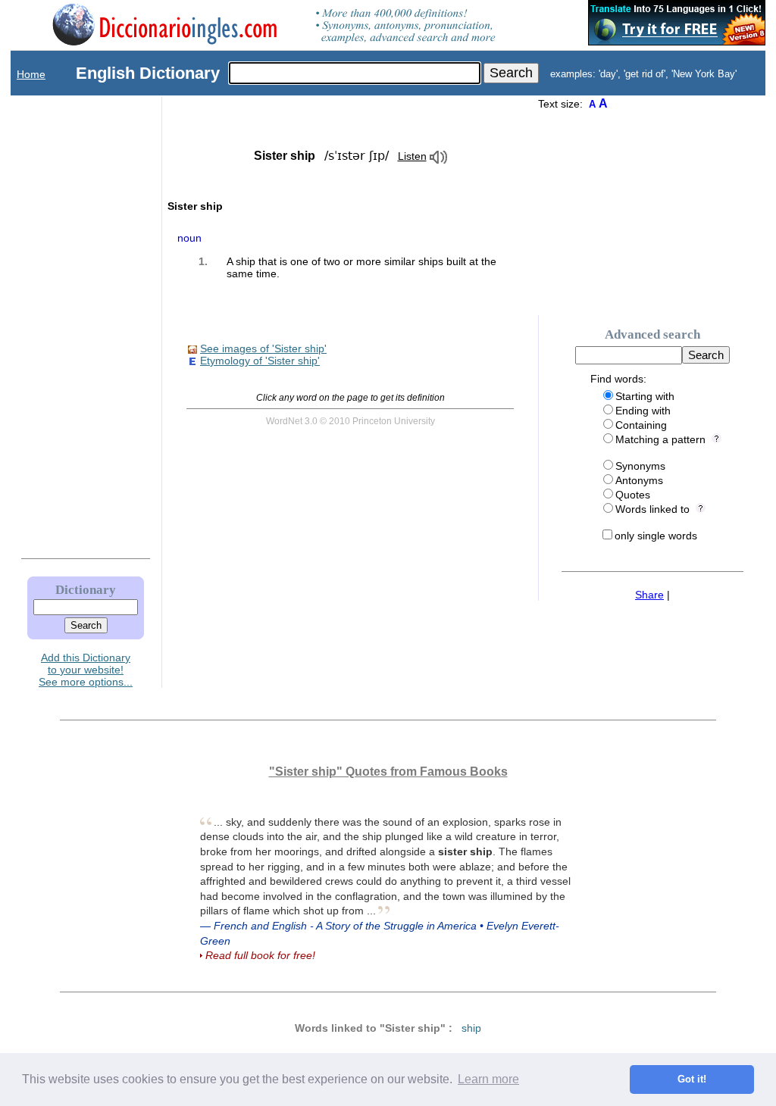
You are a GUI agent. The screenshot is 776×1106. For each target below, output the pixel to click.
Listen (412, 156)
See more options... (86, 682)
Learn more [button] (488, 1079)
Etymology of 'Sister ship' (260, 361)
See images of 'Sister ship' (263, 348)
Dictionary (85, 590)
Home (31, 74)
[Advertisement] (70, 323)
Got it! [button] (691, 1079)
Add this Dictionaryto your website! (85, 663)
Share (649, 595)
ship (471, 1028)
